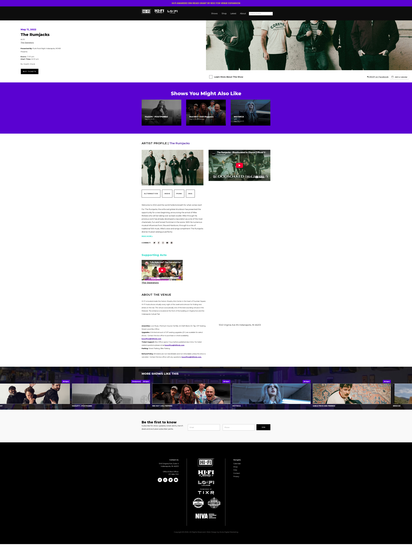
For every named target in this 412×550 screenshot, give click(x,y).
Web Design (212, 532)
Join (263, 427)
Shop (224, 13)
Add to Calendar (401, 77)
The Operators (27, 43)
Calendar (237, 464)
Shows (214, 13)
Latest (233, 13)
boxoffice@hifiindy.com (174, 345)
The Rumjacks (179, 143)
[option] (116, 394)
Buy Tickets (29, 71)
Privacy (236, 476)
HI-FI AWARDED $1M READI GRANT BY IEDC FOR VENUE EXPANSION (206, 3)
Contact (236, 473)
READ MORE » (147, 236)
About (243, 13)
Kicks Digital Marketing (229, 532)
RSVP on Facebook (379, 77)
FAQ (235, 470)
